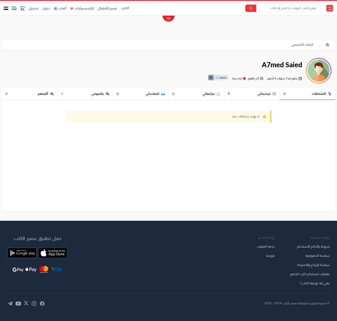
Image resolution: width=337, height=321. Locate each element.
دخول (46, 8)
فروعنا (270, 255)
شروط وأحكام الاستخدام (313, 246)
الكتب (125, 8)
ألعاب (62, 8)
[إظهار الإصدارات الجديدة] (168, 19)
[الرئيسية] (327, 44)
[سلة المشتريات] (22, 8)
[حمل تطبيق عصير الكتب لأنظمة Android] (22, 252)
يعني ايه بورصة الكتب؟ (315, 283)
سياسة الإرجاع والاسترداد (313, 265)
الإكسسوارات (84, 8)
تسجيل (33, 8)
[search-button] (250, 8)
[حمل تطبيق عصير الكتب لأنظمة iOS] (52, 252)
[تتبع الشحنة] (14, 8)
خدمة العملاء (266, 246)
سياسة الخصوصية (317, 255)
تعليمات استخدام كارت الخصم (310, 274)
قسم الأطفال (107, 8)
